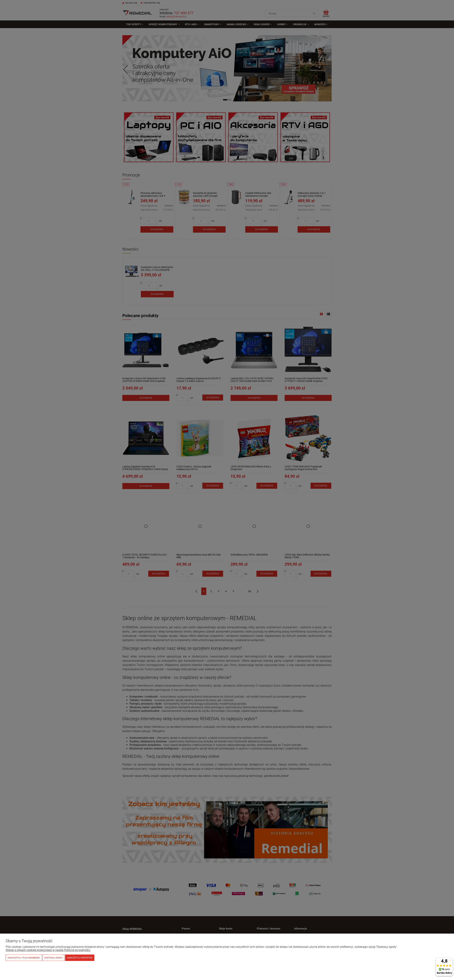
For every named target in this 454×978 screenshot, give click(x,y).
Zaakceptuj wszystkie (79, 957)
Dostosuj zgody (53, 957)
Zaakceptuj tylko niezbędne (24, 957)
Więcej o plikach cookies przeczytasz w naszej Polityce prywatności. (48, 950)
